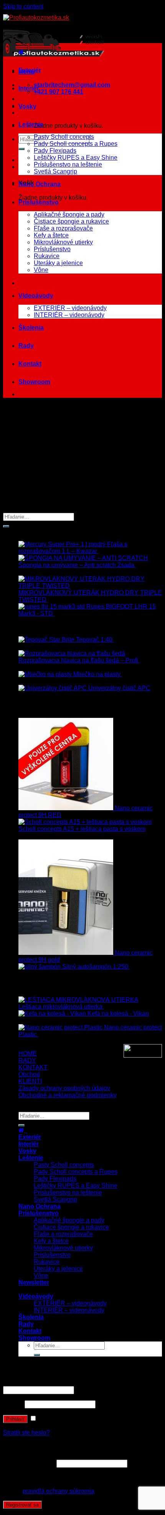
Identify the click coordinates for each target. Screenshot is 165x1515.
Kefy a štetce (51, 235)
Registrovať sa (22, 1505)
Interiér (28, 88)
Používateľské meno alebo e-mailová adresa (65, 1382)
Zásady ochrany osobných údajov (64, 1088)
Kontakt (29, 363)
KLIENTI (30, 1081)
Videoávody (35, 295)
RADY (27, 1060)
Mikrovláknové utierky (63, 242)
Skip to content (23, 6)
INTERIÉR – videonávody (69, 315)
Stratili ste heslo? (26, 1432)
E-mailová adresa (29, 1463)
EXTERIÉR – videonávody (70, 308)
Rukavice (46, 256)
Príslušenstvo (38, 202)
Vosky (27, 106)
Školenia (31, 327)
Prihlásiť (15, 1419)
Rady (26, 345)
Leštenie (30, 124)
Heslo (13, 1404)
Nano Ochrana (39, 184)
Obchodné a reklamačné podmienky (67, 1095)
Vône (41, 270)
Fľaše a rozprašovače (63, 228)
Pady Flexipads (55, 150)
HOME (27, 1053)
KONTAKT (33, 1067)
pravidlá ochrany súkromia (58, 1491)
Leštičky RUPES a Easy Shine (75, 157)
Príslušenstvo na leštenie (68, 164)
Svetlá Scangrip (55, 171)
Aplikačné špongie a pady (69, 214)
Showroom (34, 382)
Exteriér (29, 70)
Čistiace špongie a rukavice (71, 221)
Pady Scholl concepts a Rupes (75, 143)
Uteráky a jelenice (58, 263)
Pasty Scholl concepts (64, 136)
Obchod (29, 1074)
